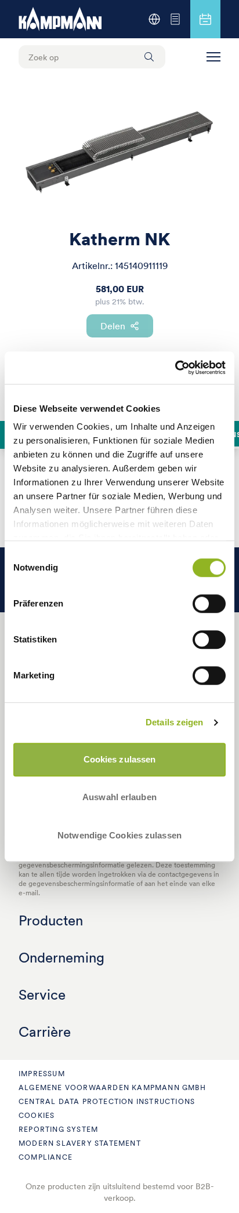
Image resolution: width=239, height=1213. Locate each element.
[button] (213, 57)
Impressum (42, 1073)
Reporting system (58, 1129)
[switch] (209, 603)
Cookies (37, 1115)
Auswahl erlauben (119, 797)
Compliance (46, 1157)
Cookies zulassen (120, 759)
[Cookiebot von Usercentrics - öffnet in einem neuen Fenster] (175, 367)
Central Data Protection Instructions (107, 1101)
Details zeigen (174, 722)
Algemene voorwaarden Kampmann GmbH (112, 1087)
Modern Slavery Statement (80, 1143)
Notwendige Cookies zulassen (119, 835)
